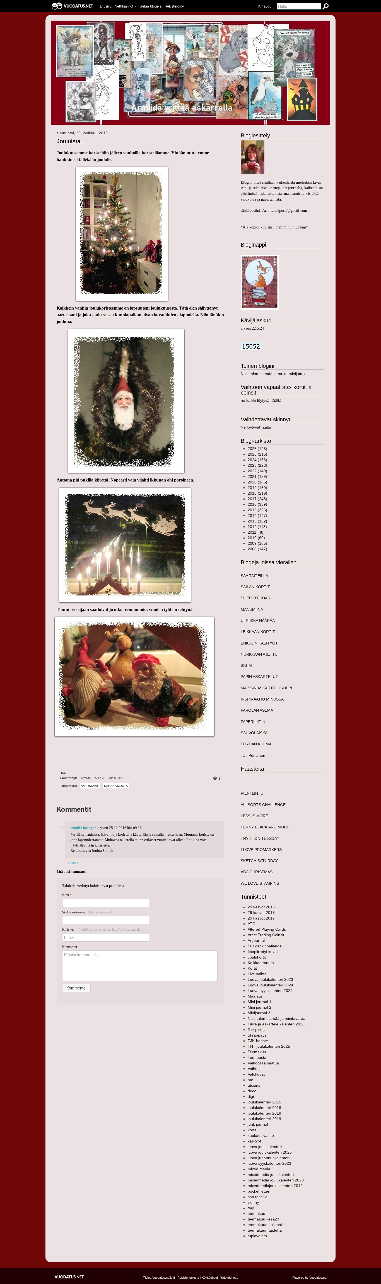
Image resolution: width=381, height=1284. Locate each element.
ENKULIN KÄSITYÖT (259, 643)
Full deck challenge (265, 946)
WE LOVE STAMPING (260, 883)
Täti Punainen (253, 755)
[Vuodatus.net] (69, 1277)
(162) (257, 521)
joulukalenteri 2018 (264, 1113)
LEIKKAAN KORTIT (258, 631)
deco (252, 1091)
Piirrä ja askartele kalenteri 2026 (276, 1024)
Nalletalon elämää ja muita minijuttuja (274, 373)
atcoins (254, 1085)
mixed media (259, 1169)
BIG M (246, 665)
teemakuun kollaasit (265, 1224)
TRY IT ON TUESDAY (260, 838)
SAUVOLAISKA (254, 733)
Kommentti (69, 947)
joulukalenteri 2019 (264, 1119)
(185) (257, 482)
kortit (252, 1130)
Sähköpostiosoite (87, 912)
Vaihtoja (255, 1068)
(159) (257, 476)
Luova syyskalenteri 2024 (270, 990)
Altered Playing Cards (267, 929)
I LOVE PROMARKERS (261, 849)
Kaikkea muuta (116, 785)
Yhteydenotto (229, 1277)
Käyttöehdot (210, 1277)
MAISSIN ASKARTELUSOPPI (266, 688)
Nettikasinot (124, 6)
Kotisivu (103, 929)
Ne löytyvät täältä (256, 427)
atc (250, 1080)
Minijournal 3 (259, 1013)
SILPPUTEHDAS (255, 598)
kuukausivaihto (261, 1135)
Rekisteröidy (174, 6)
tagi (251, 1208)
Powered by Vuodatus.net (309, 1277)
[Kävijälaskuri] (251, 346)
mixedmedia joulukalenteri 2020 (276, 1180)
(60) (256, 538)
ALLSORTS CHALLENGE (263, 804)
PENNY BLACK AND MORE (265, 827)
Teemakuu (257, 1052)
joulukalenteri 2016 (264, 1107)
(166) (257, 460)
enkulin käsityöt (83, 828)
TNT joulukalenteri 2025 (269, 1046)
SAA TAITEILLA (254, 575)
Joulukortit (257, 957)
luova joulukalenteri (265, 1146)
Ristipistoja (257, 1029)
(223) (257, 465)
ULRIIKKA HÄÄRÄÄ (258, 620)
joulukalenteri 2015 (264, 1102)
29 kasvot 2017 (261, 918)
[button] (135, 6)
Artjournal (256, 940)
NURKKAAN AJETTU (259, 654)
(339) (257, 504)
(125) (257, 448)
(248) (257, 499)
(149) (257, 471)
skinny (253, 1202)
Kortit (252, 968)
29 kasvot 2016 (261, 912)
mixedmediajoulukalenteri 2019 (275, 1185)
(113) (257, 526)
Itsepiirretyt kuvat (263, 951)
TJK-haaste (258, 1041)
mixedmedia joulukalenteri (271, 1174)
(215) (257, 454)
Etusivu (106, 6)
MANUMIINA (252, 609)
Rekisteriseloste (188, 1277)
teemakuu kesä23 (263, 1219)
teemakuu (256, 1213)
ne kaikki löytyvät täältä (261, 400)
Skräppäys (257, 1035)
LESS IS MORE (254, 816)
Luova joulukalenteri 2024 (270, 985)
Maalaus (255, 996)
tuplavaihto (257, 1236)
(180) (257, 487)
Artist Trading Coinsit (266, 935)
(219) (257, 493)
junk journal (258, 1124)
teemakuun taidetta (265, 1230)
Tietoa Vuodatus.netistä (159, 1277)
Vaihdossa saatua (263, 1063)
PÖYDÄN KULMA (256, 744)
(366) (257, 510)
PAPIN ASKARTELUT (259, 676)
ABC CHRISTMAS (257, 872)
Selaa (150, 6)
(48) (256, 532)
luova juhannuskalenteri (269, 1158)
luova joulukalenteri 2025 (270, 1152)
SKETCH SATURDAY (259, 861)
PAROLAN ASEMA (257, 710)
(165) (257, 543)
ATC (251, 923)
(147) (257, 515)
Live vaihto (257, 974)
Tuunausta (257, 1057)
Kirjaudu (264, 6)
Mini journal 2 (259, 1007)
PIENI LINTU (252, 793)
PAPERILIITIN (253, 721)
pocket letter (258, 1191)
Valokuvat (89, 785)
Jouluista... (71, 141)
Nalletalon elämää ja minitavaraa (276, 1018)
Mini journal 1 (259, 1002)
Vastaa (72, 862)
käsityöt (254, 1141)
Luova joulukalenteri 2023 (270, 979)
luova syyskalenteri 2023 (269, 1163)
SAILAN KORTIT (255, 587)
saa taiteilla (257, 1197)
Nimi (66, 895)
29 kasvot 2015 (261, 907)
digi (251, 1096)
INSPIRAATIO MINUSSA (262, 699)
